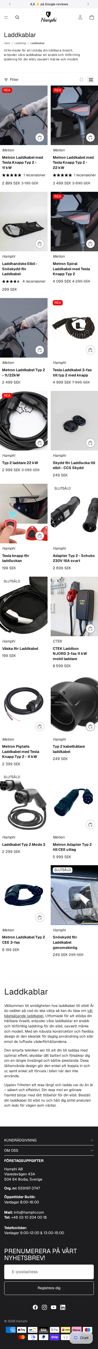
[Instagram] (44, 1307)
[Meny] (6, 17)
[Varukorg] (91, 17)
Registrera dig (49, 1288)
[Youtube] (53, 1307)
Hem (7, 43)
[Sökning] (17, 17)
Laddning (20, 43)
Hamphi (21, 1321)
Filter (14, 79)
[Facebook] (35, 1307)
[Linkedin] (63, 1307)
